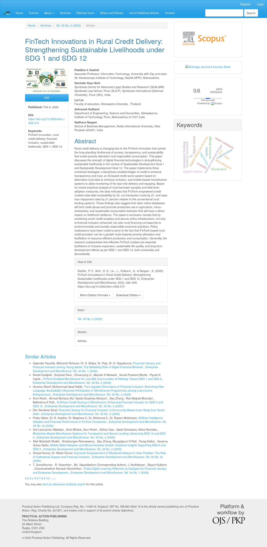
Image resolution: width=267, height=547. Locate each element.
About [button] (48, 13)
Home (19, 13)
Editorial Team (85, 13)
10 (47, 478)
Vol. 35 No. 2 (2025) (68, 25)
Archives (65, 13)
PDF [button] (47, 98)
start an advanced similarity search (63, 484)
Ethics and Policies (111, 13)
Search (251, 13)
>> (54, 478)
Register (245, 4)
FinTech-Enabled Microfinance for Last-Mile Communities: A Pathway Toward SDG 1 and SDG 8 (102, 379)
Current (33, 13)
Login (260, 4)
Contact (170, 13)
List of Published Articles (144, 13)
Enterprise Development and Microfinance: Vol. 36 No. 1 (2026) (95, 369)
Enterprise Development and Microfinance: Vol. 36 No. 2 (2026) (80, 414)
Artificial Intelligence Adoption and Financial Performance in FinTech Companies (98, 420)
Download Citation (127, 295)
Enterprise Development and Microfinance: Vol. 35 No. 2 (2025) (72, 383)
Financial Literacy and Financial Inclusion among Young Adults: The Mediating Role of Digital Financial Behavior (96, 365)
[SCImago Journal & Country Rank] (207, 66)
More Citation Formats (94, 295)
